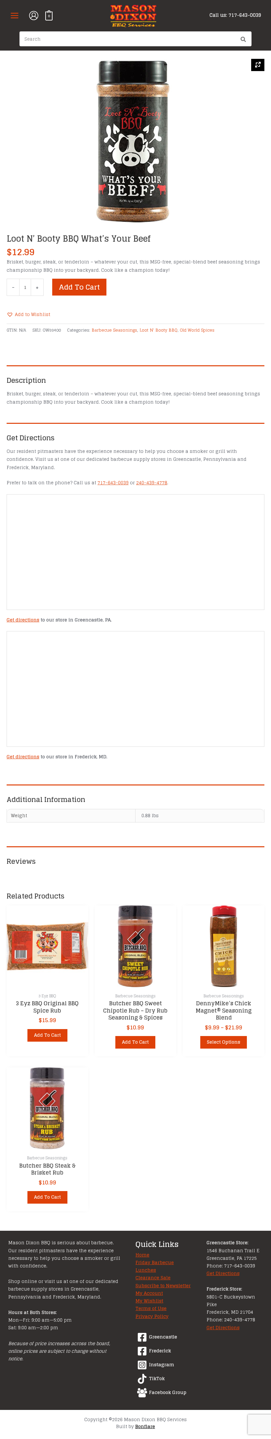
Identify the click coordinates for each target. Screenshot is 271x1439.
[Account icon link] (34, 15)
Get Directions (223, 1273)
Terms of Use (151, 1308)
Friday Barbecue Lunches (155, 1266)
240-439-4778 (151, 483)
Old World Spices (197, 330)
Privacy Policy (152, 1316)
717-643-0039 (113, 483)
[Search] (243, 40)
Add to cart (79, 287)
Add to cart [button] (47, 1035)
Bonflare (145, 1426)
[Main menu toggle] (14, 15)
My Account (149, 1293)
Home (142, 1255)
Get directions (23, 620)
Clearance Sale (153, 1278)
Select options (223, 1042)
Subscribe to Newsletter (163, 1286)
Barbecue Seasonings (114, 330)
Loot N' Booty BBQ (158, 330)
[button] (28, 314)
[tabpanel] (135, 141)
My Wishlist (149, 1301)
